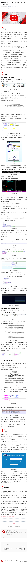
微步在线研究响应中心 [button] (13, 7)
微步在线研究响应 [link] (8, 561)
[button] (14, 544)
